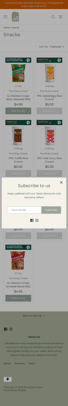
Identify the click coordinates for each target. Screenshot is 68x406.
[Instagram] (36, 220)
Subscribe (51, 209)
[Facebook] (31, 220)
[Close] (61, 182)
